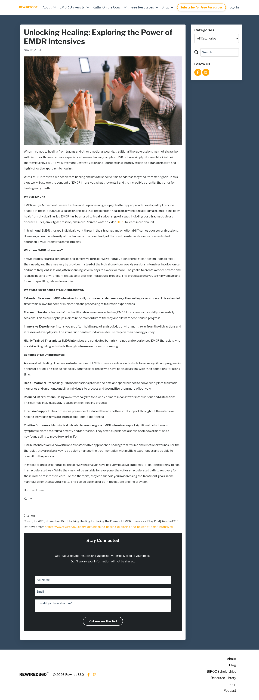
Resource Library (223, 678)
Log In (234, 7)
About (231, 659)
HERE (120, 222)
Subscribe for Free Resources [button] (201, 7)
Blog (232, 665)
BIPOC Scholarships (221, 671)
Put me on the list (102, 621)
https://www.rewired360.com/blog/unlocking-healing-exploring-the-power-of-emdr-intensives (109, 527)
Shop (232, 684)
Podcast (230, 690)
